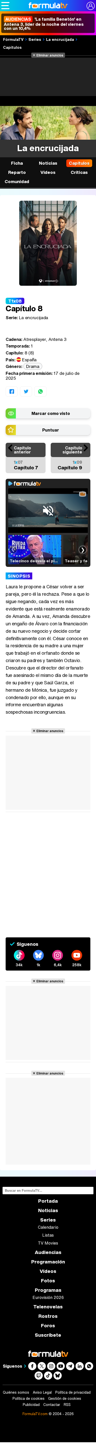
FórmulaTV (13, 39)
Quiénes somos (16, 1392)
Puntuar (50, 430)
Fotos (48, 1281)
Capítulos (12, 47)
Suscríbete (48, 1335)
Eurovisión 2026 (48, 1297)
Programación (48, 1262)
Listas (48, 1235)
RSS (67, 1404)
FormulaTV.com (35, 1413)
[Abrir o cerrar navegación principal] (5, 5)
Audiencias (48, 1252)
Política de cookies (29, 1398)
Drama (32, 366)
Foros (48, 1326)
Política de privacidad (73, 1392)
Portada (48, 1201)
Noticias (48, 163)
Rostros (48, 1316)
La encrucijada (60, 39)
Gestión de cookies (64, 1398)
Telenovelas (48, 1307)
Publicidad (31, 1404)
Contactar (51, 1404)
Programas (48, 1290)
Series (34, 39)
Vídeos (48, 172)
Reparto (17, 172)
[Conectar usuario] (91, 6)
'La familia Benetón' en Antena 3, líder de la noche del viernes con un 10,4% (44, 23)
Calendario (48, 1227)
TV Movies (48, 1243)
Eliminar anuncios (49, 55)
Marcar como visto (50, 413)
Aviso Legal (42, 1392)
